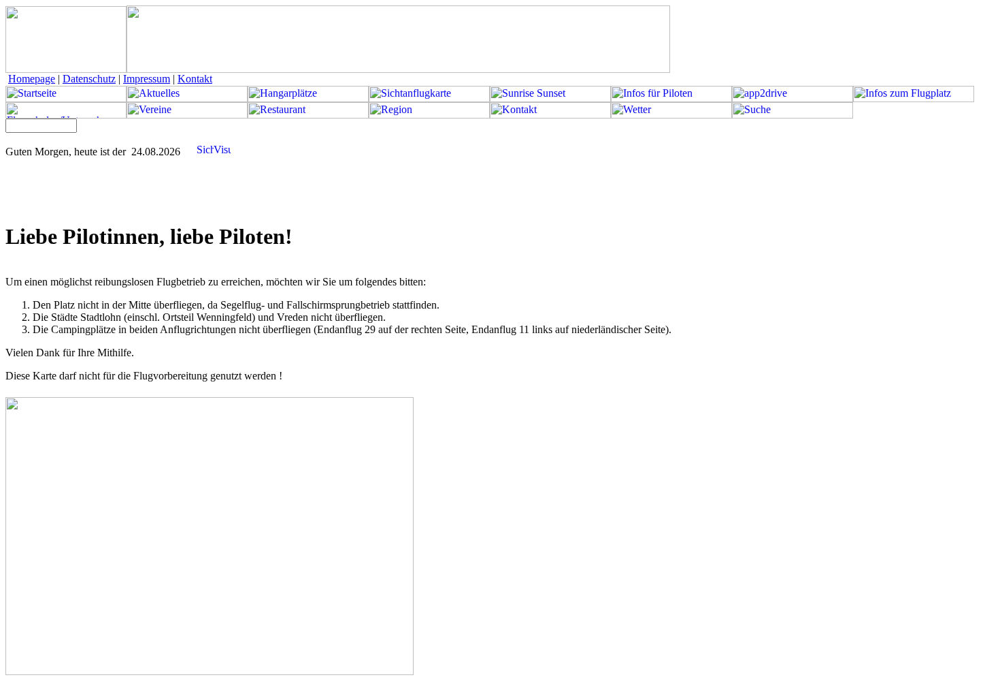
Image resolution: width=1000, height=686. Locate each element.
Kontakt (195, 78)
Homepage (31, 78)
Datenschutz (89, 78)
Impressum (146, 78)
